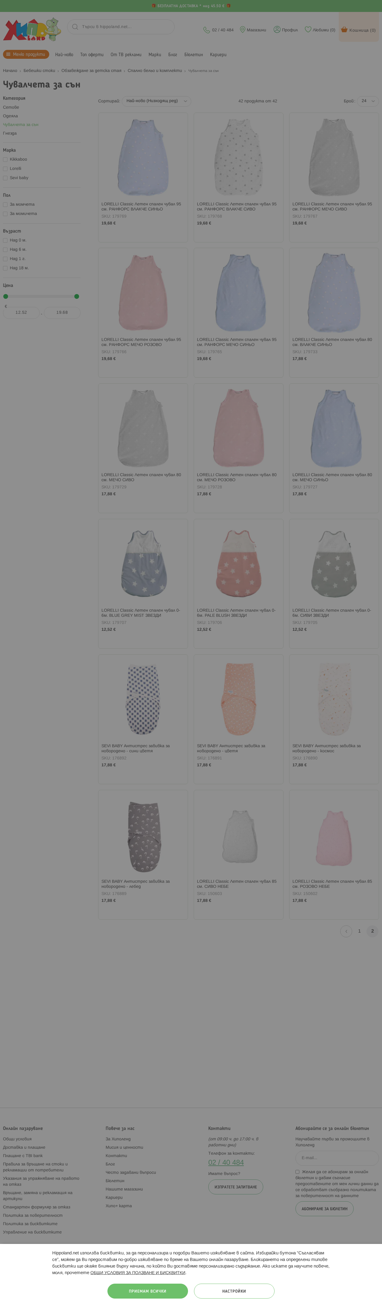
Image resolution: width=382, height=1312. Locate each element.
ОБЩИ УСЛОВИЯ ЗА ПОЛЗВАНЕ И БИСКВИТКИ (137, 1273)
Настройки (234, 1291)
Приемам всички (148, 1291)
